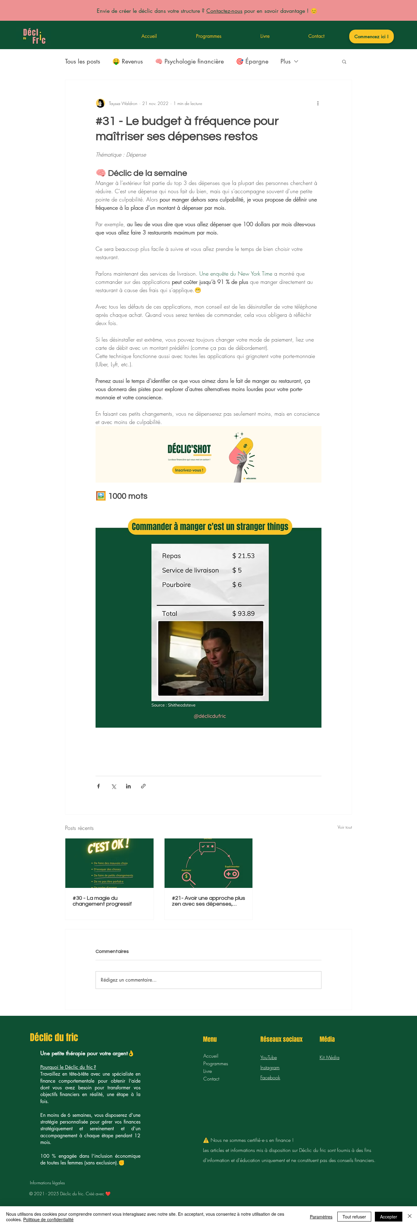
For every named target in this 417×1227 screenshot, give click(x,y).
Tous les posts (82, 61)
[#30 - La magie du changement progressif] (109, 863)
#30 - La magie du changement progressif (102, 901)
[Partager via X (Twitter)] (113, 786)
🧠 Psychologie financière (189, 61)
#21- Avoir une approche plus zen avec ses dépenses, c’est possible (208, 901)
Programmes (215, 1063)
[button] (344, 61)
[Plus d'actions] (317, 103)
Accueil (210, 1055)
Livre (207, 1071)
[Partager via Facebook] (98, 786)
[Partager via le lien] (143, 786)
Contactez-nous (224, 10)
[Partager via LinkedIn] (128, 786)
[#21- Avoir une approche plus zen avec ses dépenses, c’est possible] (209, 863)
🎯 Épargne (252, 61)
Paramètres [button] (321, 1217)
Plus (286, 61)
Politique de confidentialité (48, 1219)
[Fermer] (409, 1216)
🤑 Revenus (127, 61)
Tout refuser (354, 1217)
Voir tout (345, 827)
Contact (211, 1078)
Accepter (388, 1217)
